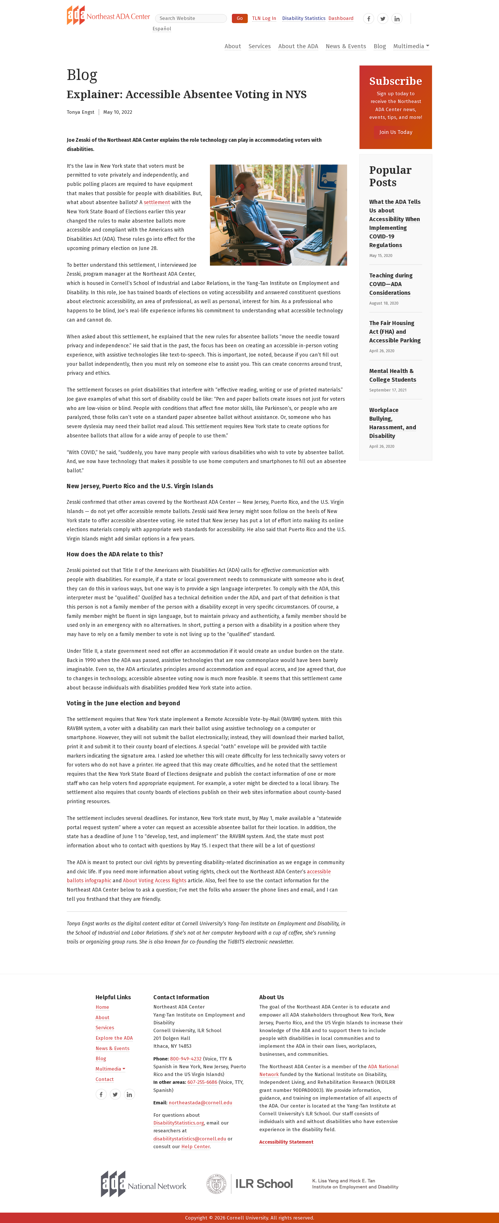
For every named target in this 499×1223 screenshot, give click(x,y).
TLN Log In (264, 18)
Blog (380, 46)
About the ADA (298, 46)
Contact (105, 1079)
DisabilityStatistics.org (178, 1123)
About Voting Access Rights (154, 881)
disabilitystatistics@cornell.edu (189, 1139)
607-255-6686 (202, 1082)
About (233, 46)
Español (161, 29)
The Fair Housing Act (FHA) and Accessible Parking (395, 332)
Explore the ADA (114, 1038)
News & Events (346, 46)
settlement (157, 203)
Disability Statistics (303, 18)
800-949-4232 (186, 1059)
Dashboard (340, 18)
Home (102, 1007)
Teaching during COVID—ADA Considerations (391, 284)
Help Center (195, 1147)
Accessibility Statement (286, 1142)
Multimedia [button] (408, 46)
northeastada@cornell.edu (200, 1103)
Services (260, 46)
